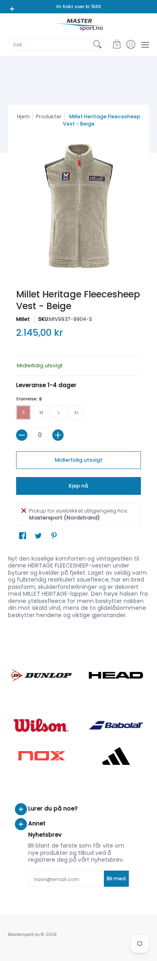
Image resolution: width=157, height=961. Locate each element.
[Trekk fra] (21, 435)
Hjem (23, 116)
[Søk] (97, 44)
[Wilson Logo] (41, 725)
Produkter (49, 116)
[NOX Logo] (41, 756)
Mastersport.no (23, 935)
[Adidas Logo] (116, 756)
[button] (116, 44)
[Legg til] (58, 435)
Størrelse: (29, 399)
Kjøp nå (78, 485)
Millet (23, 319)
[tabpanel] (78, 585)
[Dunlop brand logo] (41, 675)
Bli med (116, 878)
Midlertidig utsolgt (79, 459)
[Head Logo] (116, 675)
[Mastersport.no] (78, 24)
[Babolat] (116, 725)
